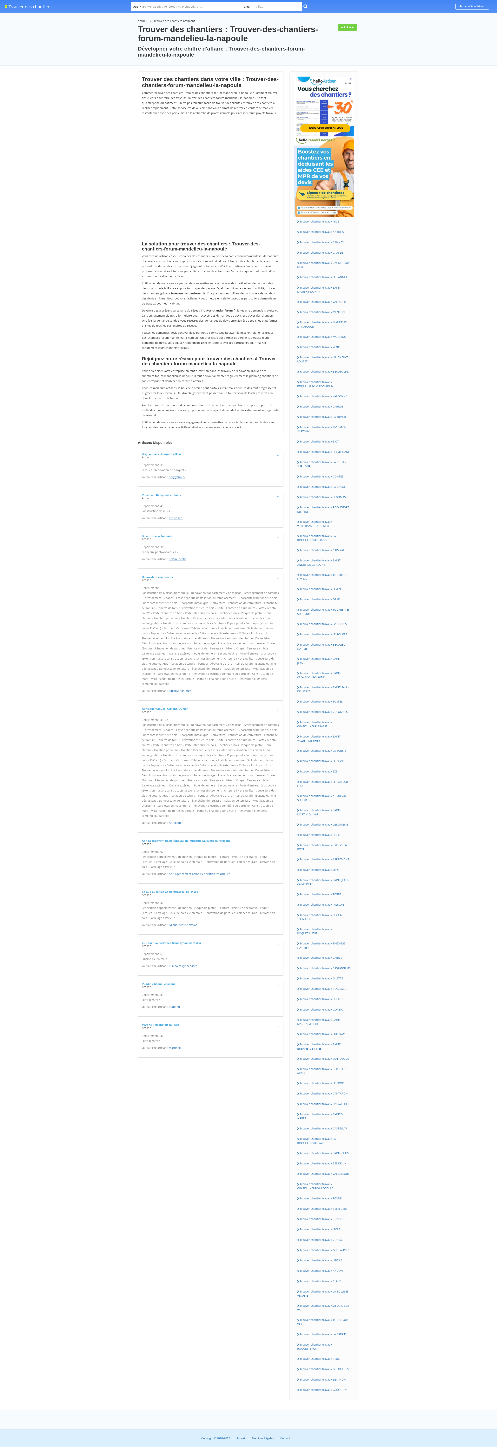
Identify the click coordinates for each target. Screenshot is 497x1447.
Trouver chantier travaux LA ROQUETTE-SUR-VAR (316, 1141)
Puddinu (174, 1007)
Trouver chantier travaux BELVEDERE (323, 1208)
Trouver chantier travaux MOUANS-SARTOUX (321, 429)
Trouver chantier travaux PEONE (321, 1198)
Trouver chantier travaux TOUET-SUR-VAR (323, 1322)
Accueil (142, 21)
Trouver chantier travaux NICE (319, 221)
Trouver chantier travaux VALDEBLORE (324, 1174)
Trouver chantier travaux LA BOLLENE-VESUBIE (323, 1293)
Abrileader (176, 823)
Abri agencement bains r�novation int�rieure (199, 874)
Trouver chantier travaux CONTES (321, 476)
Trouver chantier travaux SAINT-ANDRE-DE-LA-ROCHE (319, 562)
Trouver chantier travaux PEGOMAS (323, 497)
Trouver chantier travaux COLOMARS (324, 712)
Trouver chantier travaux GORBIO (321, 1009)
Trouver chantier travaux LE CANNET (323, 277)
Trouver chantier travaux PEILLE (320, 835)
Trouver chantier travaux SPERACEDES (324, 1104)
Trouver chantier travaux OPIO (319, 870)
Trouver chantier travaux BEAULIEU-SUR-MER (321, 646)
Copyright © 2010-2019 (215, 1438)
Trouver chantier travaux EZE (318, 771)
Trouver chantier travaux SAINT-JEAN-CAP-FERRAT (323, 882)
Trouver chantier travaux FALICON (322, 904)
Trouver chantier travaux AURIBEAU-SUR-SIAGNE (322, 798)
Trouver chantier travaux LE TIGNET (323, 761)
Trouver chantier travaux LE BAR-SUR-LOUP (323, 784)
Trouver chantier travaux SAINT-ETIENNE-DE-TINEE (319, 1046)
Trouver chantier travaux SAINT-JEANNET (319, 661)
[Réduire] (474, 1391)
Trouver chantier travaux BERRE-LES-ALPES (322, 1071)
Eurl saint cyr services (183, 966)
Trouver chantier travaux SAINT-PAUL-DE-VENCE (323, 689)
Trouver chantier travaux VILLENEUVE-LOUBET (323, 359)
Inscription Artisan (473, 6)
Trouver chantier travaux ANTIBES (322, 232)
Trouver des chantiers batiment (174, 21)
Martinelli (175, 1048)
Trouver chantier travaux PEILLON (322, 999)
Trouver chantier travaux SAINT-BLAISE (325, 1153)
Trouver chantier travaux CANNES (322, 242)
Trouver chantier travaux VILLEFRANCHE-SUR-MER (314, 524)
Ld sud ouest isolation (183, 925)
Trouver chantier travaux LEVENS (321, 589)
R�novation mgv (180, 691)
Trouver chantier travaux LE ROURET (323, 634)
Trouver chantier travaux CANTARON (324, 1093)
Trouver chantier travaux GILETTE (321, 978)
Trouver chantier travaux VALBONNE (323, 396)
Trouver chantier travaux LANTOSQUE (324, 1058)
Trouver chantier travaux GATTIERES (323, 624)
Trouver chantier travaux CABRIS (321, 957)
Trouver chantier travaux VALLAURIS (323, 302)
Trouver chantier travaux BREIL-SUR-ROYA (322, 847)
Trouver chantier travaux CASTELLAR (323, 1128)
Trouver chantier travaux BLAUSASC (323, 989)
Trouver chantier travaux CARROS (321, 406)
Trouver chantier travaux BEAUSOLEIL (324, 371)
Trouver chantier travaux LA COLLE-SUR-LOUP (321, 464)
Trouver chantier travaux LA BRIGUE (323, 1334)
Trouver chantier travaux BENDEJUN (323, 1163)
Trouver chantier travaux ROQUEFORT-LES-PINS (323, 509)
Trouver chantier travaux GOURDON (323, 1390)
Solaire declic (177, 559)
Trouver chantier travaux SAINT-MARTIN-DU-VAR (319, 812)
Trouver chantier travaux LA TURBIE (323, 750)
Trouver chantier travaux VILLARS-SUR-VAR (323, 1308)
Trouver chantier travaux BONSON (322, 1219)
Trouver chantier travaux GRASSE (321, 252)
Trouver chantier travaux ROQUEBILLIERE (314, 931)
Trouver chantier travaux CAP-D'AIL (322, 550)
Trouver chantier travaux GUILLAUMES (324, 1250)
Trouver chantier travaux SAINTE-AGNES (320, 1116)
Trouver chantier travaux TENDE (320, 894)
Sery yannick (177, 477)
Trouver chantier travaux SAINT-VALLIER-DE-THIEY (319, 738)
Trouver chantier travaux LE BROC (322, 1083)
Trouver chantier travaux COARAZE (322, 1240)
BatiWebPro (460, 1426)
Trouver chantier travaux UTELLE (321, 1260)
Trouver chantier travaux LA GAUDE (323, 487)
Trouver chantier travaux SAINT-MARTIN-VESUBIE (319, 1022)
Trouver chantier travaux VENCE (320, 347)
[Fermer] (481, 1391)
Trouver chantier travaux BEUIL (320, 1359)
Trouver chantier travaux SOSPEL (321, 701)
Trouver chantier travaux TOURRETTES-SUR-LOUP (324, 611)
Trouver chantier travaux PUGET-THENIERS (319, 917)
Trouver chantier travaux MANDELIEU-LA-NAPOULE (323, 324)
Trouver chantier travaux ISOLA (320, 1229)
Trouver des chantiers (29, 7)
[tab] (210, 455)
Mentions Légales (263, 1438)
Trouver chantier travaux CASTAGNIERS (325, 968)
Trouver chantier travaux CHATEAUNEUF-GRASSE (314, 724)
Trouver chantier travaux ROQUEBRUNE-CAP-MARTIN (315, 384)
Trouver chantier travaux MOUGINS (323, 337)
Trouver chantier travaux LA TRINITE (323, 417)
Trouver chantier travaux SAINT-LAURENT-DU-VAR (319, 289)
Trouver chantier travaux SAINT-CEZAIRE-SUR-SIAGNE (319, 675)
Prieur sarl (175, 518)
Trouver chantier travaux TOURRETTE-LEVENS (323, 577)
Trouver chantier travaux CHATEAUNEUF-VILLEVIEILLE (315, 1186)
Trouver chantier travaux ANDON (321, 1270)
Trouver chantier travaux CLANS (320, 1281)
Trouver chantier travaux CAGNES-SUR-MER (324, 265)
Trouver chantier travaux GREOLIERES (324, 1369)
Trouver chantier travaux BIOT (319, 441)
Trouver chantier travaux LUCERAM (322, 1034)
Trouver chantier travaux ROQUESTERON (314, 1346)
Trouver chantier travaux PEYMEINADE (325, 452)
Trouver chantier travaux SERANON (323, 1379)
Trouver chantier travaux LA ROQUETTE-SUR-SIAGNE (316, 538)
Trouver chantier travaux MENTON (322, 312)
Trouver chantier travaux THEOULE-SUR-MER (321, 945)
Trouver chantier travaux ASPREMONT (324, 859)
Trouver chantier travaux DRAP (320, 599)
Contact (285, 1438)
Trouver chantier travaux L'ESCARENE (324, 824)
